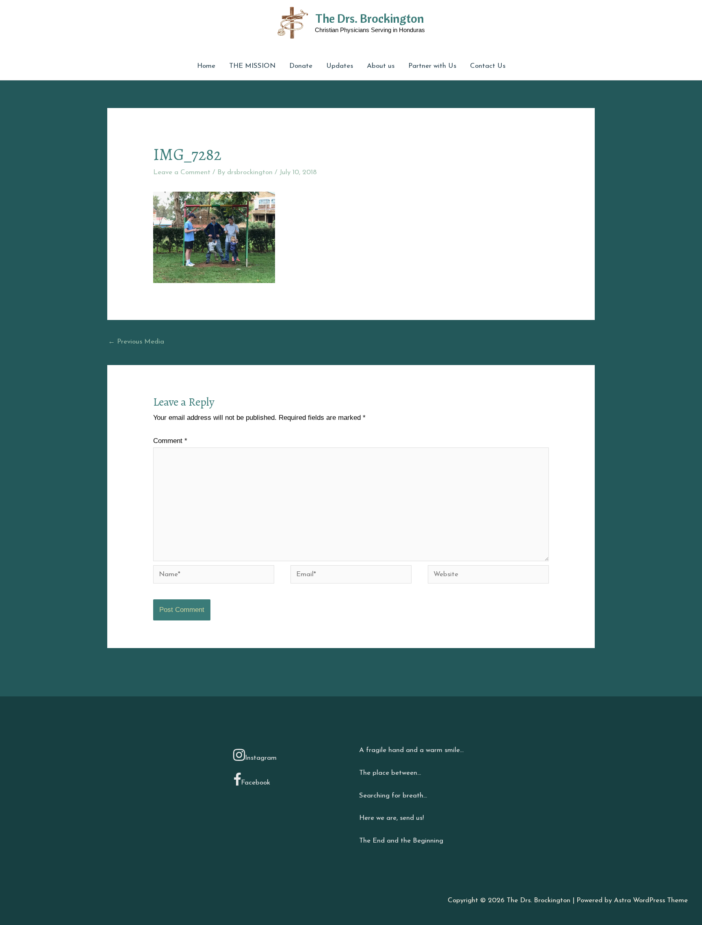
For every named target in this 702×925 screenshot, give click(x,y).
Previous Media (136, 341)
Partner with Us (432, 66)
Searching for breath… (393, 795)
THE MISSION (252, 66)
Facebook (255, 782)
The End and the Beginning (401, 840)
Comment (170, 441)
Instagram (261, 757)
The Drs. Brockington (369, 18)
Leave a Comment (181, 172)
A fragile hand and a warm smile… (411, 750)
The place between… (390, 772)
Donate (300, 66)
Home (206, 66)
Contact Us (487, 66)
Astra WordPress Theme (651, 900)
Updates (339, 66)
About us (380, 66)
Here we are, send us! (391, 818)
